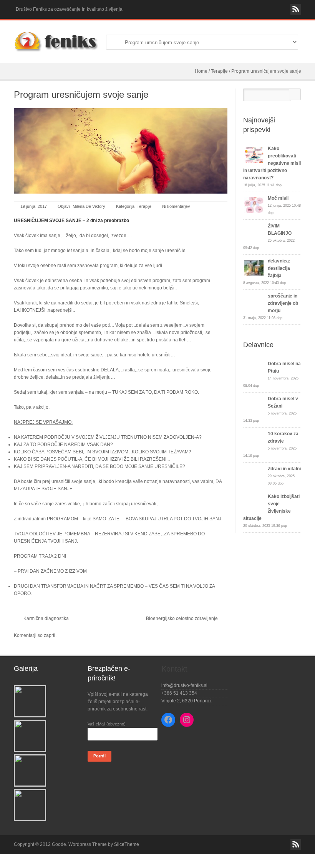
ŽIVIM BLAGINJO (280, 229)
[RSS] (295, 9)
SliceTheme (126, 844)
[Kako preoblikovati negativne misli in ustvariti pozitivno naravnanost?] (254, 155)
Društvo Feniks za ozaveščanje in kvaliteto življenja (69, 9)
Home (201, 71)
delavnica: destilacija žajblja (279, 268)
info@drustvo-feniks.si (184, 685)
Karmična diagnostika (46, 618)
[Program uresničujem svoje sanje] (120, 151)
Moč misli (278, 198)
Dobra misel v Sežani (283, 402)
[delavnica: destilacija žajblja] (254, 268)
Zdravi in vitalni (284, 468)
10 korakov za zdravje (283, 437)
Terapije (219, 71)
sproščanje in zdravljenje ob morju (283, 303)
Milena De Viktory (89, 206)
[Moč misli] (254, 205)
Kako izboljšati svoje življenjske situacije (271, 507)
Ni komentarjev (176, 206)
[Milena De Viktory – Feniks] (56, 42)
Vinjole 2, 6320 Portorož (186, 701)
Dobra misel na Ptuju (284, 367)
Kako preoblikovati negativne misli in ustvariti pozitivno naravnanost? (272, 163)
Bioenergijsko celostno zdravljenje (182, 618)
